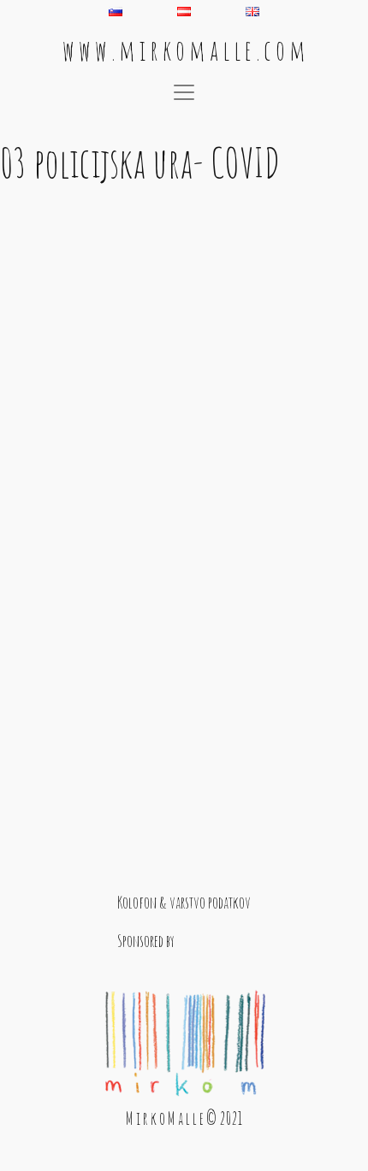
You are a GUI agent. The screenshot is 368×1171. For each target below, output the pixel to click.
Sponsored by (146, 940)
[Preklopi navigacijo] (184, 92)
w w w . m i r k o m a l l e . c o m (184, 50)
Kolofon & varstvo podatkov (184, 902)
